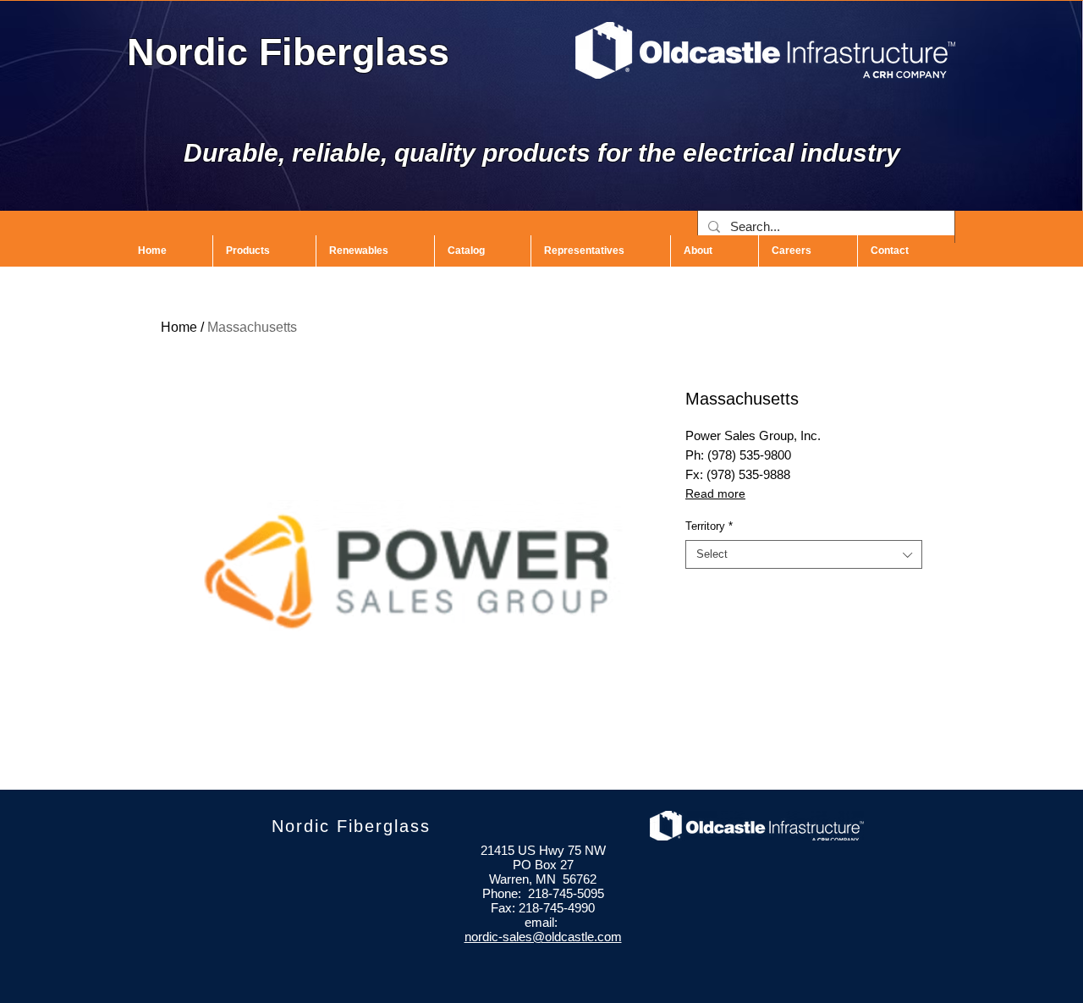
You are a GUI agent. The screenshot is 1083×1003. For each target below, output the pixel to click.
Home (179, 327)
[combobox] (803, 554)
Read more (715, 493)
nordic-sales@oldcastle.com (543, 936)
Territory (709, 526)
